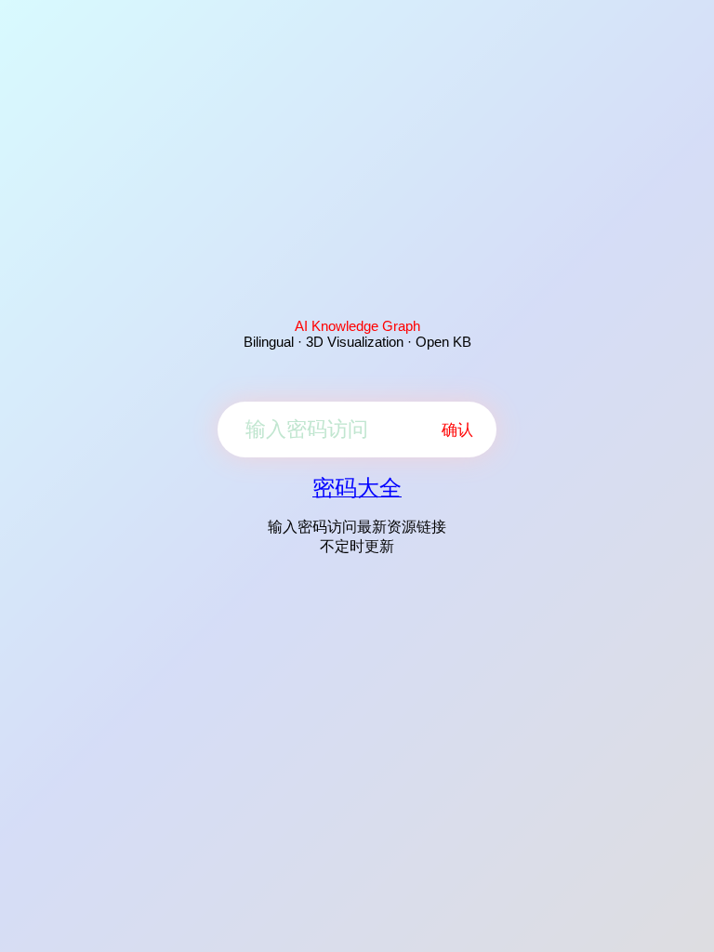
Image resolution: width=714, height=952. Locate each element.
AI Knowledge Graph (357, 326)
